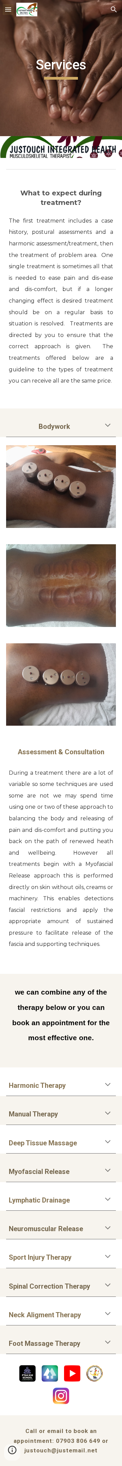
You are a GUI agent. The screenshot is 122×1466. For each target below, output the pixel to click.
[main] (61, 68)
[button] (8, 9)
